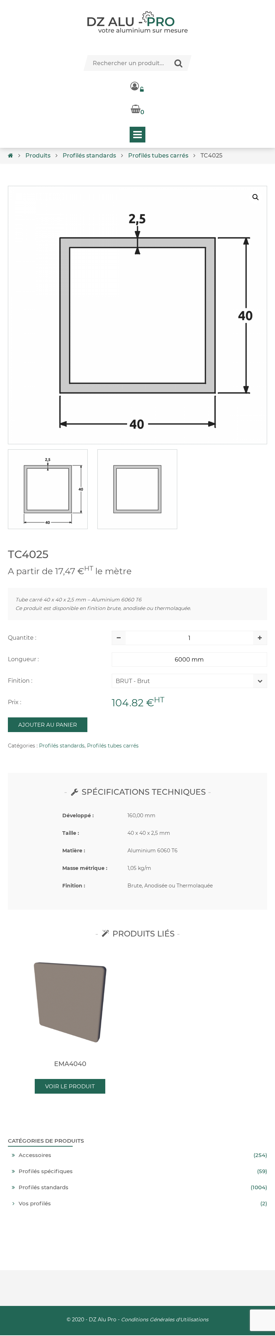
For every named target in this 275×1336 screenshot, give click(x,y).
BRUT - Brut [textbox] (133, 681)
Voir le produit (70, 1086)
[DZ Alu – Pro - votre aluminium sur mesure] (137, 22)
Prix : (14, 702)
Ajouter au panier (47, 724)
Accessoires (35, 1155)
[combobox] (184, 683)
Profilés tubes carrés (158, 155)
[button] (255, 197)
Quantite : (22, 637)
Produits (37, 155)
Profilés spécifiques (46, 1171)
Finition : (20, 680)
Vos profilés (35, 1203)
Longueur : (23, 659)
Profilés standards (89, 155)
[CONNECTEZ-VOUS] (137, 86)
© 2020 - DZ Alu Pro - (137, 1319)
